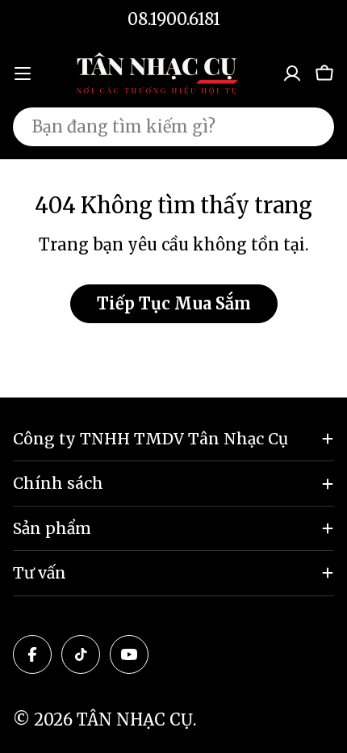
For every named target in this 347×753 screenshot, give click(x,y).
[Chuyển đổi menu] (22, 73)
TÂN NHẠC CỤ (135, 719)
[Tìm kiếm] (311, 127)
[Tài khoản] (292, 73)
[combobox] (173, 126)
